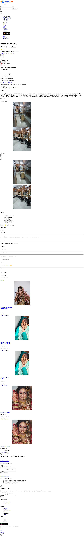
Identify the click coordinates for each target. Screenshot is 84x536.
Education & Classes (7, 17)
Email (1, 467)
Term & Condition (6, 23)
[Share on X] (3, 59)
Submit (2, 496)
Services (7, 87)
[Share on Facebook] (0, 59)
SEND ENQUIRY (4, 472)
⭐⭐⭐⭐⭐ (9, 265)
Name (1, 465)
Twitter (5, 30)
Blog (4, 27)
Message (2, 471)
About (1, 87)
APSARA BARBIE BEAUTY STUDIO (5, 343)
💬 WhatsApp (9, 82)
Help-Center (5, 26)
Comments (2, 495)
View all (2, 280)
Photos (4, 87)
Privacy (4, 25)
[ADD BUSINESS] (2, 4)
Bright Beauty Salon (4, 461)
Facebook (6, 29)
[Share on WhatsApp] (2, 59)
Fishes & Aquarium (7, 18)
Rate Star (2, 492)
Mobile (1, 466)
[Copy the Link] (4, 59)
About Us (5, 21)
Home (4, 36)
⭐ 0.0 (1, 49)
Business (4, 37)
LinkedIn (5, 31)
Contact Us (5, 22)
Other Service (5, 19)
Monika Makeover (5, 412)
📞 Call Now (3, 82)
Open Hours (15, 87)
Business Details (6, 38)
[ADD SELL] (1, 4)
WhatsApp (6, 315)
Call (2, 315)
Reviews (11, 87)
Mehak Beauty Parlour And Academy (6, 308)
